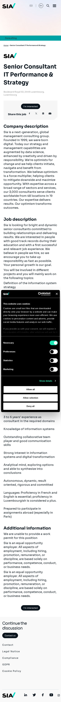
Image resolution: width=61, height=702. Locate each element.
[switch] (54, 351)
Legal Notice (11, 651)
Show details (45, 381)
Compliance (10, 657)
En (41, 5)
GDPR (6, 664)
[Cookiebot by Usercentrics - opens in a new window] (38, 294)
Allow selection (30, 398)
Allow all (30, 389)
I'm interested (30, 106)
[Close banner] (57, 294)
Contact (7, 644)
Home (6, 45)
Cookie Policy (11, 671)
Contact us (10, 635)
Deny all (30, 406)
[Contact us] (28, 5)
